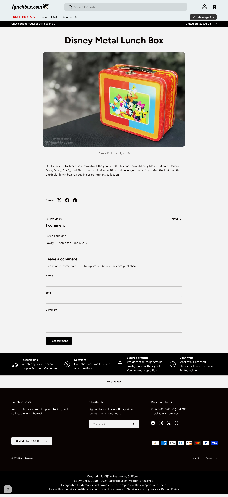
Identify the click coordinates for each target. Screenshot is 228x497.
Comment (51, 309)
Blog (44, 17)
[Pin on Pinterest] (75, 200)
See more (49, 23)
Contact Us (70, 17)
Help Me (196, 458)
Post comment (59, 340)
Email (49, 292)
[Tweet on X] (59, 200)
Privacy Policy (149, 489)
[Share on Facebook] (67, 200)
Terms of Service (126, 489)
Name (49, 275)
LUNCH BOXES (21, 17)
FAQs (54, 17)
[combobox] (125, 7)
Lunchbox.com (26, 458)
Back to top (114, 381)
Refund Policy (170, 489)
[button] (214, 7)
